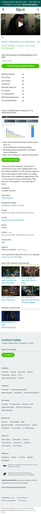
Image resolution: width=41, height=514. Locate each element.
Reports (5, 422)
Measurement (7, 393)
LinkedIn (30, 457)
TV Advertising (28, 428)
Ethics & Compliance (9, 501)
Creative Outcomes (22, 425)
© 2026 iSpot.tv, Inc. (8, 498)
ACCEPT (3, 512)
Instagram (5, 460)
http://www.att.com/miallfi (12, 220)
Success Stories (7, 425)
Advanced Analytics (31, 393)
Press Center (6, 443)
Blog (22, 422)
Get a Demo (6, 446)
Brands (13, 372)
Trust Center (22, 501)
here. (26, 483)
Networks (21, 372)
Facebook (6, 205)
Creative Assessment (19, 390)
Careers (26, 439)
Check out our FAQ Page (12, 257)
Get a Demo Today (11, 160)
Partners (27, 443)
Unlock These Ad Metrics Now (20, 66)
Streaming (5, 375)
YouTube (20, 205)
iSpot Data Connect (9, 378)
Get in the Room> (30, 4)
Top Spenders (15, 404)
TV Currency (16, 428)
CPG (20, 375)
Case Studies (14, 422)
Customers (16, 439)
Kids (3, 242)
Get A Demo (8, 355)
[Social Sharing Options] (2, 37)
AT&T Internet (7, 198)
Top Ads (5, 404)
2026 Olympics (7, 410)
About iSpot (6, 439)
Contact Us (17, 443)
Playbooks (5, 428)
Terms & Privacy (22, 498)
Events (34, 425)
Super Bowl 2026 (8, 407)
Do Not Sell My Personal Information (14, 487)
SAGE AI (21, 378)
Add (10, 232)
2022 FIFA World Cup (23, 407)
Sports (13, 375)
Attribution (18, 393)
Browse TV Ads (27, 404)
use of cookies (31, 510)
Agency (30, 372)
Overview (5, 372)
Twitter (13, 205)
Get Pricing (17, 446)
